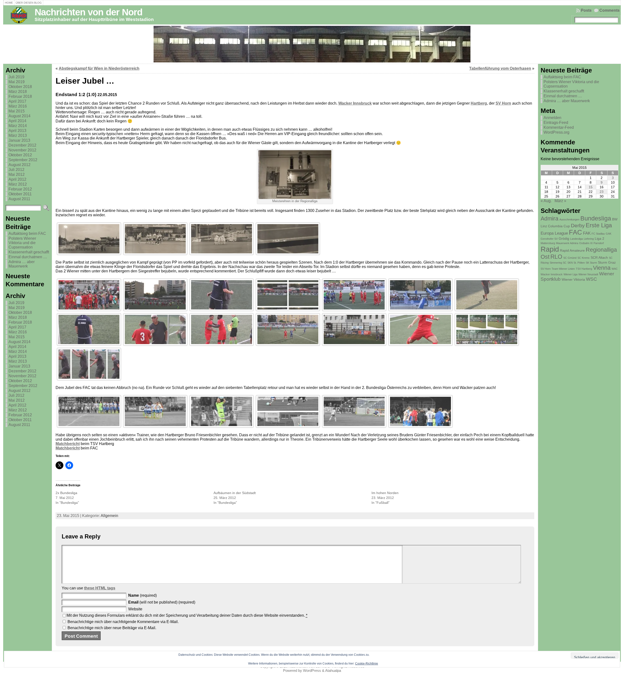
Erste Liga (599, 225)
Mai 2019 (17, 82)
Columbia (555, 226)
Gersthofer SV (549, 238)
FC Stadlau (598, 233)
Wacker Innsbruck (355, 103)
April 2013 (17, 131)
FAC (575, 232)
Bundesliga (595, 218)
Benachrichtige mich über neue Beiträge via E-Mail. (112, 628)
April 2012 (17, 179)
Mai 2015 (17, 111)
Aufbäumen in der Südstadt (235, 493)
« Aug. (546, 201)
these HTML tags (99, 588)
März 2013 (18, 135)
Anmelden (552, 118)
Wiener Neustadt (588, 274)
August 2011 (19, 199)
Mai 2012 (17, 174)
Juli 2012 (16, 170)
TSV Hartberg (584, 268)
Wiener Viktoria (573, 279)
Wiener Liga (570, 274)
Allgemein (109, 516)
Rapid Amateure (572, 250)
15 (591, 187)
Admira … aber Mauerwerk (22, 264)
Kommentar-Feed (559, 127)
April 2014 (17, 121)
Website (135, 609)
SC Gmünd (569, 257)
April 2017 (17, 101)
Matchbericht (68, 444)
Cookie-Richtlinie (366, 663)
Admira (549, 218)
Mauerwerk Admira (567, 243)
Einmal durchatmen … (28, 257)
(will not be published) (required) (161, 602)
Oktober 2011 (20, 194)
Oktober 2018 (20, 87)
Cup (567, 226)
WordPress (312, 670)
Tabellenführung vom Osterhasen (500, 68)
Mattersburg (548, 243)
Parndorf (599, 243)
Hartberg (479, 103)
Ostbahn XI (586, 243)
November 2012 (22, 150)
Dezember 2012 (22, 145)
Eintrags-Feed (556, 122)
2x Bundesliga (66, 493)
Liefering (589, 238)
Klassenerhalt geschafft (29, 252)
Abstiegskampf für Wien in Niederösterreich (99, 68)
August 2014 (19, 116)
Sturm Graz (607, 262)
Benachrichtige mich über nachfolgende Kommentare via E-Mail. (123, 622)
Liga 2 (599, 238)
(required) (142, 595)
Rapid (550, 249)
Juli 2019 (16, 77)
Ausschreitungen (569, 219)
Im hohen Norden (385, 493)
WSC (591, 279)
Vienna (602, 268)
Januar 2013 (19, 140)
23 (602, 192)
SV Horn (503, 103)
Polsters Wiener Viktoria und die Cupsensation (22, 242)
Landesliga (576, 238)
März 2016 (18, 106)
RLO (556, 256)
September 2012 (23, 160)
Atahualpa (333, 670)
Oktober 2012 (20, 155)
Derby (578, 225)
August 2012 (19, 165)
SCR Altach (599, 257)
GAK (608, 233)
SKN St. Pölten (576, 262)
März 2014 (18, 126)
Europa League (554, 233)
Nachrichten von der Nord (88, 12)
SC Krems (583, 257)
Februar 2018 (20, 96)
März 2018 (18, 91)
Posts (586, 10)
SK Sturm (591, 262)
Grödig (564, 238)
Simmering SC (558, 262)
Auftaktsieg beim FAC (27, 233)
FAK (587, 233)
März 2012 (18, 184)
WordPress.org (556, 132)
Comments (609, 10)
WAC (615, 268)
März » (560, 201)
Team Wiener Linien (563, 268)
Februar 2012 (20, 189)
